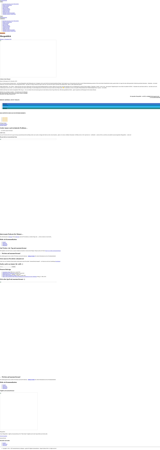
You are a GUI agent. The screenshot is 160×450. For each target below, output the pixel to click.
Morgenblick (2, 33)
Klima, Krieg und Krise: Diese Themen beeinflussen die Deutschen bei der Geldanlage (19, 276)
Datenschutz (4, 244)
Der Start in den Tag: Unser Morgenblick (10, 3)
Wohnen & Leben (6, 11)
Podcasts (10, 236)
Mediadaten (4, 245)
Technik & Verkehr (6, 9)
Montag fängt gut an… (7, 274)
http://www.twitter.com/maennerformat (53, 250)
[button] (4, 104)
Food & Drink (5, 7)
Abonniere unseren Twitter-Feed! (9, 14)
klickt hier (17, 236)
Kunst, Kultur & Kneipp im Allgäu (9, 275)
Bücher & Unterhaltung (7, 5)
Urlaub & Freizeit (5, 10)
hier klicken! (57, 261)
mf (5, 123)
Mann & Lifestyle (6, 8)
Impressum (4, 243)
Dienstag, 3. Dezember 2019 (5, 39)
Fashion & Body (5, 6)
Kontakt (4, 242)
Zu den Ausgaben (3, 436)
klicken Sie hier (31, 256)
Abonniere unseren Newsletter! (8, 12)
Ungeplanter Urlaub (6, 272)
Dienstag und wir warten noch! (8, 273)
